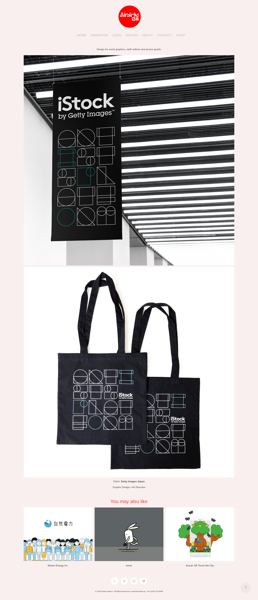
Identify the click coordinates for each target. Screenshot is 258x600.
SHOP (180, 35)
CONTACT (164, 35)
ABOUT (147, 35)
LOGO (116, 35)
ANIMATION (99, 35)
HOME (81, 35)
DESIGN (131, 35)
